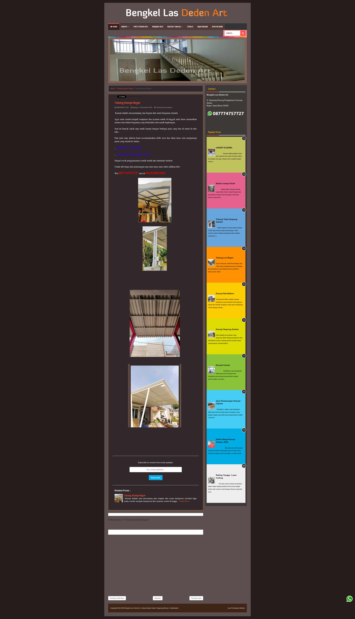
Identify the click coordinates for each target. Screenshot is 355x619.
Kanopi (124, 26)
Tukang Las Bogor (224, 258)
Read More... (185, 501)
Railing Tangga (174, 26)
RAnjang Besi (157, 26)
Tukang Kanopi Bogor (164, 107)
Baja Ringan (202, 26)
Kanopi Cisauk (223, 365)
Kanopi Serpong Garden (227, 329)
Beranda (158, 598)
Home (114, 26)
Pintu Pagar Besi (141, 26)
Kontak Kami (217, 26)
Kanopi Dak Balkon (225, 293)
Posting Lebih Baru (117, 598)
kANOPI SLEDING (224, 148)
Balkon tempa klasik (225, 183)
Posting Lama (196, 598)
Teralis (190, 26)
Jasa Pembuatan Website (236, 608)
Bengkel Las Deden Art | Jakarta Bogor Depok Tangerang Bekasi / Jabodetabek (151, 608)
